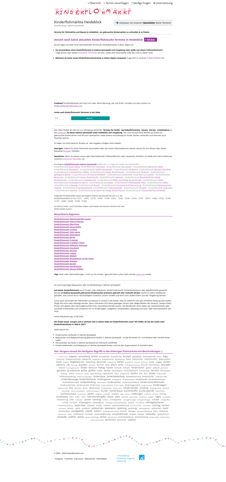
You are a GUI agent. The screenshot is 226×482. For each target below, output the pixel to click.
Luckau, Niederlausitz (81, 177)
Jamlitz (143, 174)
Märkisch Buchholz (155, 169)
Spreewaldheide (77, 188)
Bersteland (66, 169)
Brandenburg (60, 25)
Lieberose (111, 177)
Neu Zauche (119, 167)
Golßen (157, 182)
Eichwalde (101, 182)
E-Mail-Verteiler (154, 58)
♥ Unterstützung (163, 3)
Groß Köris (160, 188)
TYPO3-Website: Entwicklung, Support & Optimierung (126, 458)
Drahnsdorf (119, 174)
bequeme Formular (87, 52)
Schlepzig (65, 185)
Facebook (68, 459)
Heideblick (126, 169)
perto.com (140, 274)
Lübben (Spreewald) (96, 169)
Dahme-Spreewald (76, 25)
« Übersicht (94, 3)
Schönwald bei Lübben (71, 172)
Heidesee (137, 172)
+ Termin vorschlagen (116, 3)
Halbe (153, 180)
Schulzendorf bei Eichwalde (145, 190)
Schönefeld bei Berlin (71, 182)
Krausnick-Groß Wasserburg (121, 185)
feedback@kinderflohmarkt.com (68, 106)
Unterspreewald (108, 188)
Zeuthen (66, 190)
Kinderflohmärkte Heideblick (77, 21)
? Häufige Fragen (141, 3)
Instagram (59, 459)
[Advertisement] (113, 83)
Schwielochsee (82, 180)
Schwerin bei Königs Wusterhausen (102, 190)
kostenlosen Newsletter (72, 159)
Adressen (62, 132)
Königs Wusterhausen (108, 172)
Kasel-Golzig (67, 167)
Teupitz (89, 185)
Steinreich (93, 167)
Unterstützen (101, 459)
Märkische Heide (148, 167)
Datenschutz (90, 459)
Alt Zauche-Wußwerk (88, 174)
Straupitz (135, 188)
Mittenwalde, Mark (130, 182)
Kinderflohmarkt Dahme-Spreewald (80, 164)
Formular (67, 151)
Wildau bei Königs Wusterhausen (120, 180)
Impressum (78, 459)
